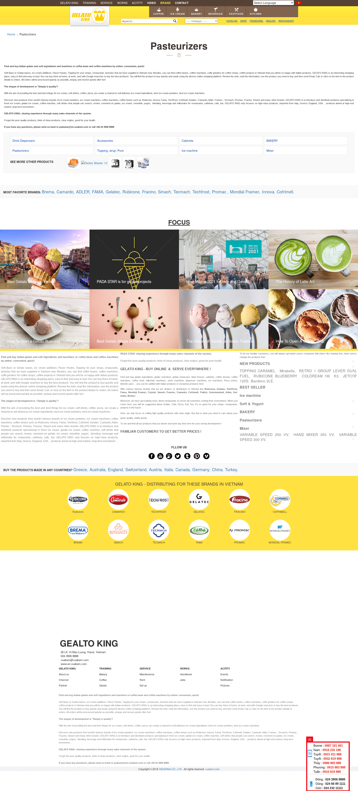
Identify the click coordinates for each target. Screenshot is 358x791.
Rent (142, 679)
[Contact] (353, 440)
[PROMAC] (239, 530)
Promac (219, 192)
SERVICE (106, 3)
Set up (143, 685)
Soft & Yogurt (252, 403)
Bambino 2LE (262, 380)
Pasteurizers (251, 420)
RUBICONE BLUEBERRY (275, 375)
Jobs (182, 679)
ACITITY (137, 3)
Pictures (225, 685)
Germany (200, 469)
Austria (155, 469)
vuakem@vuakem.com (75, 660)
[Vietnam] (298, 2)
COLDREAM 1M (316, 375)
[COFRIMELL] (280, 499)
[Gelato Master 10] (94, 162)
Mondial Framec (244, 192)
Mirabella (287, 370)
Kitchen (255, 14)
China (217, 469)
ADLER (83, 192)
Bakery (196, 14)
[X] (309, 739)
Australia (97, 469)
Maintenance (147, 674)
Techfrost (200, 192)
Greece (80, 469)
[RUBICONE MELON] (73, 162)
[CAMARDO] (118, 499)
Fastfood (236, 14)
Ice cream (177, 14)
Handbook (186, 674)
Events (224, 674)
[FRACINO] (239, 499)
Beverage (215, 14)
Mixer (244, 428)
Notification (226, 679)
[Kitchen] (353, 415)
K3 (336, 375)
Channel (64, 679)
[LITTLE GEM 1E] (129, 162)
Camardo (65, 192)
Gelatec (113, 192)
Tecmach (181, 192)
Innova (268, 192)
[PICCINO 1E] (115, 162)
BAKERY (247, 411)
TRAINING (89, 3)
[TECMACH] (158, 530)
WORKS (122, 3)
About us (64, 674)
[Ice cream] (353, 364)
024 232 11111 (333, 788)
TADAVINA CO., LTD (170, 769)
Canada (182, 469)
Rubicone (131, 192)
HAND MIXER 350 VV (314, 434)
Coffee (158, 14)
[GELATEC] (199, 499)
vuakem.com (212, 769)
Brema (48, 192)
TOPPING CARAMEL (257, 370)
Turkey (231, 469)
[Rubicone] (78, 499)
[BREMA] (78, 530)
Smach (164, 192)
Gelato (103, 685)
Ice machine (250, 395)
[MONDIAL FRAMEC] (280, 530)
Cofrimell (285, 192)
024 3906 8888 (335, 779)
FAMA (97, 192)
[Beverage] (353, 389)
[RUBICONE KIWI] (143, 162)
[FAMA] (199, 530)
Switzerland (135, 469)
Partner (63, 685)
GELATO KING (69, 3)
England (115, 469)
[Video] (353, 427)
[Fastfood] (353, 402)
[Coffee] (353, 351)
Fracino (149, 192)
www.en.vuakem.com (74, 664)
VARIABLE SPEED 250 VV (264, 434)
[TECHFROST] (158, 499)
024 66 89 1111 (335, 783)
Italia (168, 469)
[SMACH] (118, 530)
